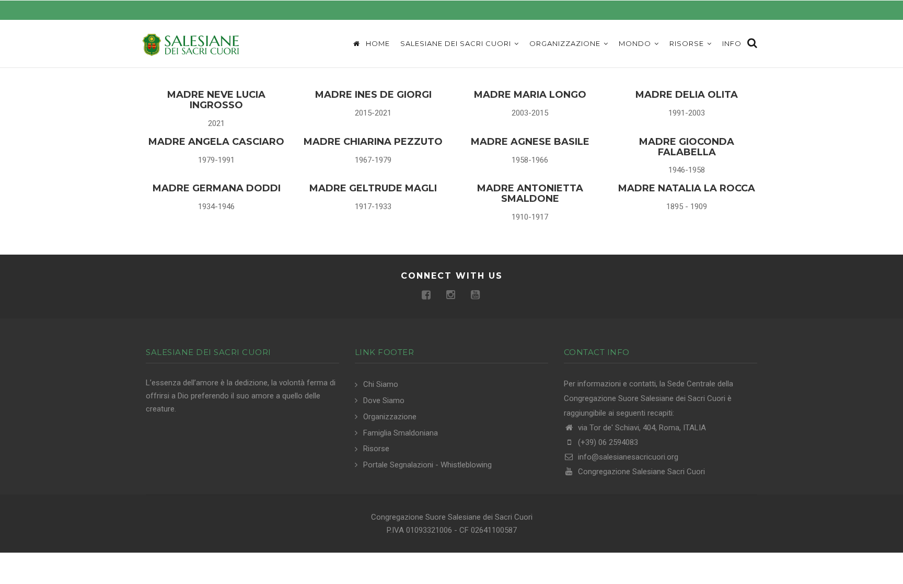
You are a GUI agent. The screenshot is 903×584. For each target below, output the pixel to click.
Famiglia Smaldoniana (400, 433)
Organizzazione (566, 43)
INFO (732, 43)
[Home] (190, 44)
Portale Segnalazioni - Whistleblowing (427, 465)
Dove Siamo (383, 400)
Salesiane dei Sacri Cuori (456, 43)
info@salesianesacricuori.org (627, 457)
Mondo (636, 43)
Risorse (687, 43)
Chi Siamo (380, 384)
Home (377, 43)
